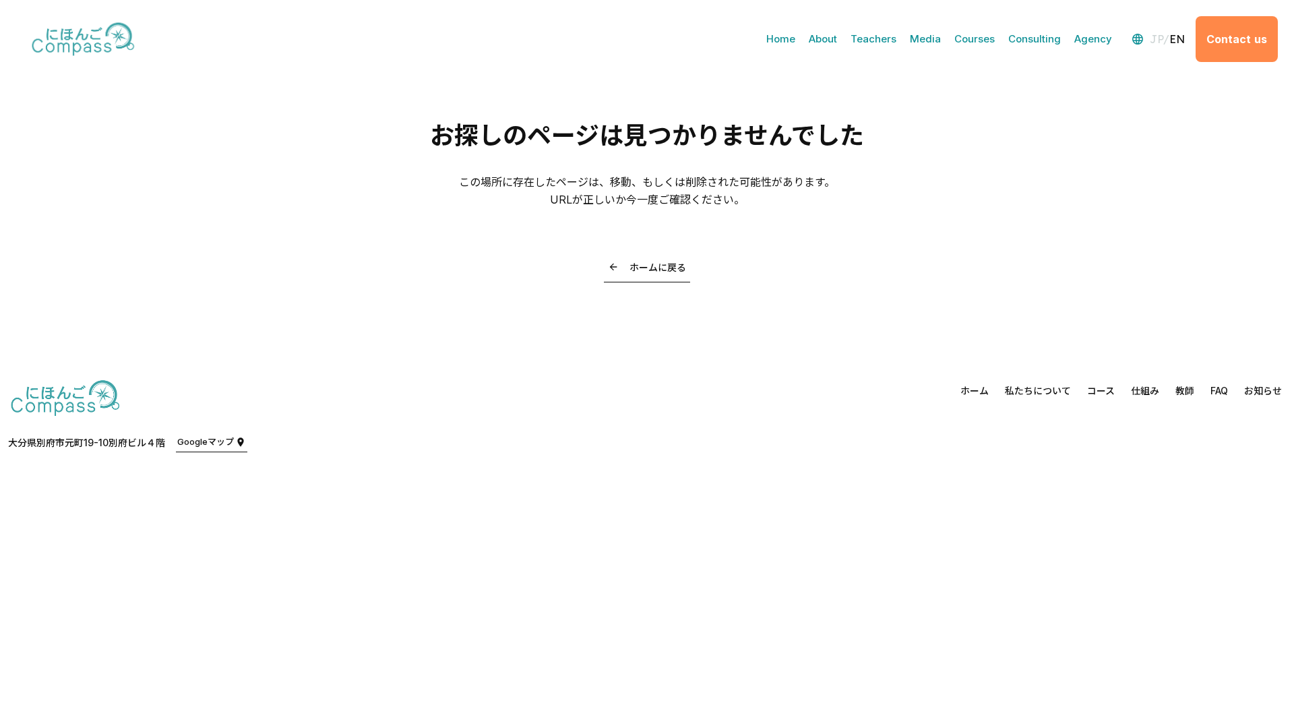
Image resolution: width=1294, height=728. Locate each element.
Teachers (873, 38)
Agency (1093, 38)
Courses (974, 38)
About (823, 38)
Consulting (1034, 38)
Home (780, 38)
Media (925, 38)
